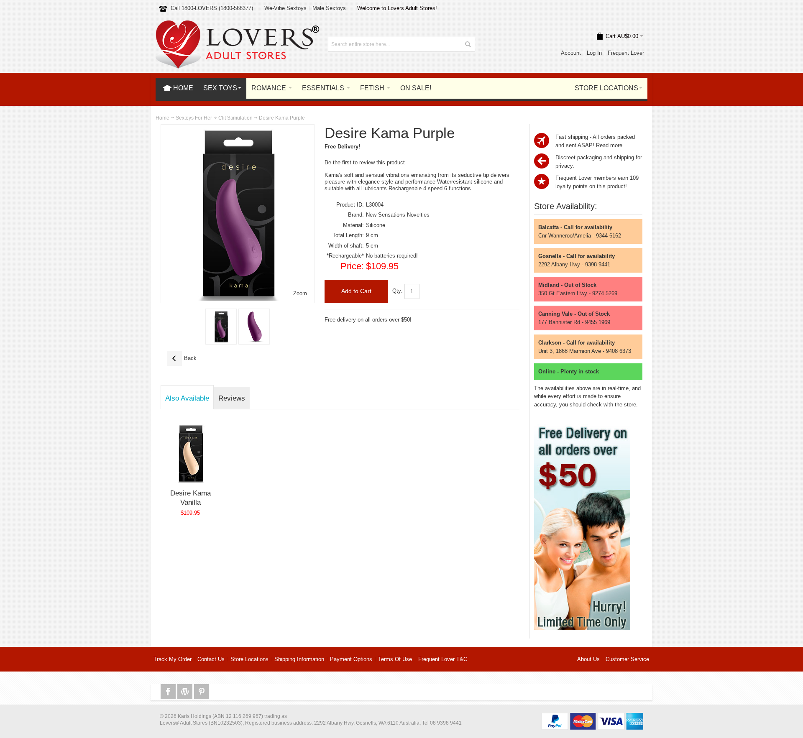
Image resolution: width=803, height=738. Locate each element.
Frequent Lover (626, 53)
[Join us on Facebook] (169, 692)
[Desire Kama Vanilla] (190, 453)
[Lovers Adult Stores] (238, 24)
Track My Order (172, 659)
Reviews (231, 398)
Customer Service (627, 659)
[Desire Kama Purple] (221, 327)
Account (571, 53)
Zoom (300, 293)
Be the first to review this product (365, 162)
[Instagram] (185, 692)
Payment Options (351, 659)
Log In (594, 53)
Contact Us (211, 659)
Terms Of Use (395, 659)
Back (182, 358)
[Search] (467, 44)
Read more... (611, 145)
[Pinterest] (201, 692)
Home (162, 118)
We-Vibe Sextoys (285, 8)
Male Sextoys (329, 8)
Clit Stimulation (235, 118)
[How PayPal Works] (592, 717)
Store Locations (249, 659)
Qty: (397, 291)
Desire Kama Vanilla (190, 497)
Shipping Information (299, 659)
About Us (588, 659)
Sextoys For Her (194, 118)
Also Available (187, 398)
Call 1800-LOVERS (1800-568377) (212, 8)
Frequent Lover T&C (442, 659)
